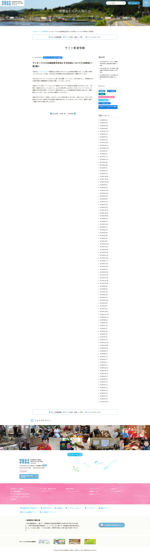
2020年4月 (103, 334)
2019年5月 (103, 362)
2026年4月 (103, 131)
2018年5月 (103, 387)
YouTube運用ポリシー (29, 512)
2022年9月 (103, 252)
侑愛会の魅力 (70, 489)
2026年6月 (103, 126)
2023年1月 (103, 241)
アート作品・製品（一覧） (74, 37)
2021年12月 (103, 278)
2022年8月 (103, 255)
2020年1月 (103, 339)
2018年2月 (103, 396)
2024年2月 (103, 204)
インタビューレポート (73, 491)
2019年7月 (103, 356)
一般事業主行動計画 (112, 525)
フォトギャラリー (94, 489)
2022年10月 (103, 249)
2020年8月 (103, 323)
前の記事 (55, 114)
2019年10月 (103, 348)
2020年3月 (103, 337)
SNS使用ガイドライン (49, 512)
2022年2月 (103, 272)
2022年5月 (103, 264)
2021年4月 (103, 300)
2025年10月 (103, 148)
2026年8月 (103, 120)
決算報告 (13, 499)
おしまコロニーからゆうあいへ (20, 497)
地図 (44, 465)
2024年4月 (103, 199)
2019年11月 (103, 345)
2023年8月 (103, 221)
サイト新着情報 (56, 37)
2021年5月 (103, 297)
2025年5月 (103, 162)
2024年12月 (103, 176)
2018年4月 (103, 390)
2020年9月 (103, 320)
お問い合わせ (47, 508)
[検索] (124, 3)
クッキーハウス (44, 72)
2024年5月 (103, 196)
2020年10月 (103, 317)
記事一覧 (63, 114)
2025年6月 (103, 159)
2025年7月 (103, 156)
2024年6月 (103, 193)
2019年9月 (103, 351)
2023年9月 (103, 218)
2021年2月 (103, 306)
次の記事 (70, 114)
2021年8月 (103, 289)
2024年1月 (103, 207)
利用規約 (59, 508)
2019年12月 (103, 342)
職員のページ (105, 508)
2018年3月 (103, 393)
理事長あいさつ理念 (17, 489)
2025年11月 (103, 145)
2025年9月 (103, 151)
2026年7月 (103, 123)
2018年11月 (103, 371)
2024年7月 (103, 190)
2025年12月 (103, 142)
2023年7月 (103, 224)
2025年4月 (103, 165)
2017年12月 (103, 401)
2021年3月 (103, 303)
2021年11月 (103, 280)
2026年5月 (103, 128)
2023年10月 (103, 216)
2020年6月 (103, 328)
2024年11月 (103, 179)
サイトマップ (91, 508)
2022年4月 (103, 266)
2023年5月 (103, 230)
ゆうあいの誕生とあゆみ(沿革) (20, 494)
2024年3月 (103, 202)
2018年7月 (103, 382)
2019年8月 (103, 354)
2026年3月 (103, 134)
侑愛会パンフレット (95, 494)
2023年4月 (103, 232)
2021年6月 (103, 294)
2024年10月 (103, 182)
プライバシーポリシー (74, 508)
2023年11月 (103, 213)
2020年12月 (103, 311)
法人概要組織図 (15, 491)
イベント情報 (115, 491)
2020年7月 (103, 325)
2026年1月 (103, 140)
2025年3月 (103, 168)
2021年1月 (103, 309)
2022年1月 (103, 275)
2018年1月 (103, 399)
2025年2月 (103, 171)
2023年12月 (103, 210)
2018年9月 (103, 376)
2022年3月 (103, 269)
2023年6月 (103, 227)
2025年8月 (103, 154)
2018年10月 (103, 373)
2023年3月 (103, 235)
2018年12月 (103, 368)
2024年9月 (103, 185)
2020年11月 (103, 314)
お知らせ (114, 489)
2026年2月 (103, 137)
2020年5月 (103, 331)
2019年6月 (103, 359)
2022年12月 (103, 244)
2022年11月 (103, 247)
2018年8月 (103, 379)
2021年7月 (103, 292)
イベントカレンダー (94, 37)
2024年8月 (103, 187)
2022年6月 (103, 261)
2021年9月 (103, 286)
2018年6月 (103, 385)
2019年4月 (103, 365)
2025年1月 (103, 173)
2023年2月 (103, 238)
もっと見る (75, 454)
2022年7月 (103, 258)
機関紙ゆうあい (94, 491)
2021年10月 (103, 283)
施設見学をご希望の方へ (30, 508)
